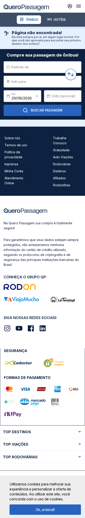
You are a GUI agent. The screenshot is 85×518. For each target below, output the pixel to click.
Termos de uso (16, 145)
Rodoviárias (62, 164)
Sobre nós (12, 138)
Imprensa (11, 164)
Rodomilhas (61, 185)
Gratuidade (61, 150)
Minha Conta (14, 171)
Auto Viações (63, 157)
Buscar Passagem (46, 110)
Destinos (59, 171)
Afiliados (59, 178)
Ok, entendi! (45, 509)
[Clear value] (36, 96)
